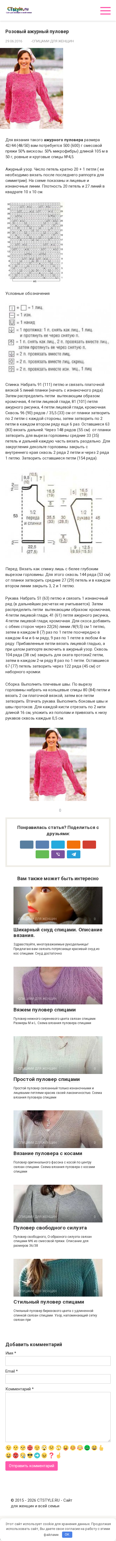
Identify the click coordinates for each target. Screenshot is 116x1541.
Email (11, 1371)
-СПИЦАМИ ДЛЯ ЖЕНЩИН (52, 41)
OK (67, 1534)
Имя (10, 1353)
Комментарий (19, 1389)
